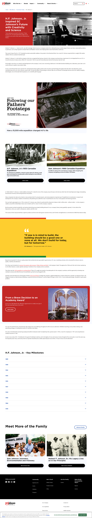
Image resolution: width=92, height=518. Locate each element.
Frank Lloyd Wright (34, 275)
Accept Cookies (82, 514)
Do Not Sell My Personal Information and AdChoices (65, 514)
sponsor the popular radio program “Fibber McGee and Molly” (34, 265)
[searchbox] (78, 3)
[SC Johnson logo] (10, 503)
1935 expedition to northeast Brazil (22, 270)
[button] (87, 3)
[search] (83, 3)
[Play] (46, 105)
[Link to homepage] (6, 3)
